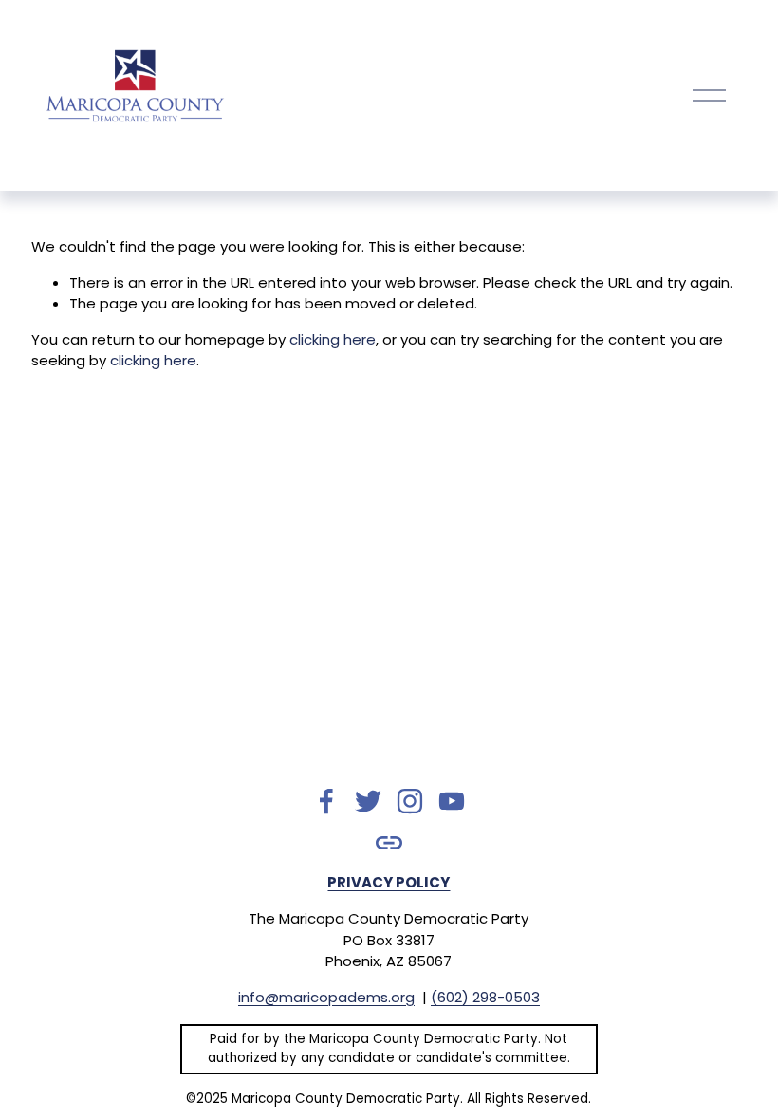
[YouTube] (451, 801)
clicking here (332, 339)
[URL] (389, 843)
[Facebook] (326, 801)
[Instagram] (410, 801)
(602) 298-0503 (485, 997)
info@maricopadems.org (326, 997)
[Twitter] (368, 801)
